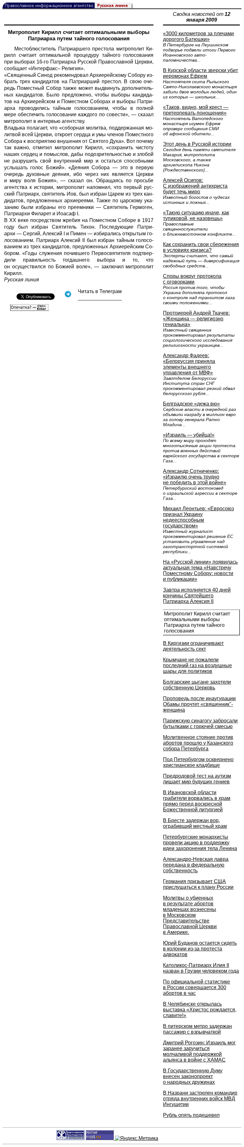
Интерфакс (44, 68)
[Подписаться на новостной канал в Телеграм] (100, 298)
